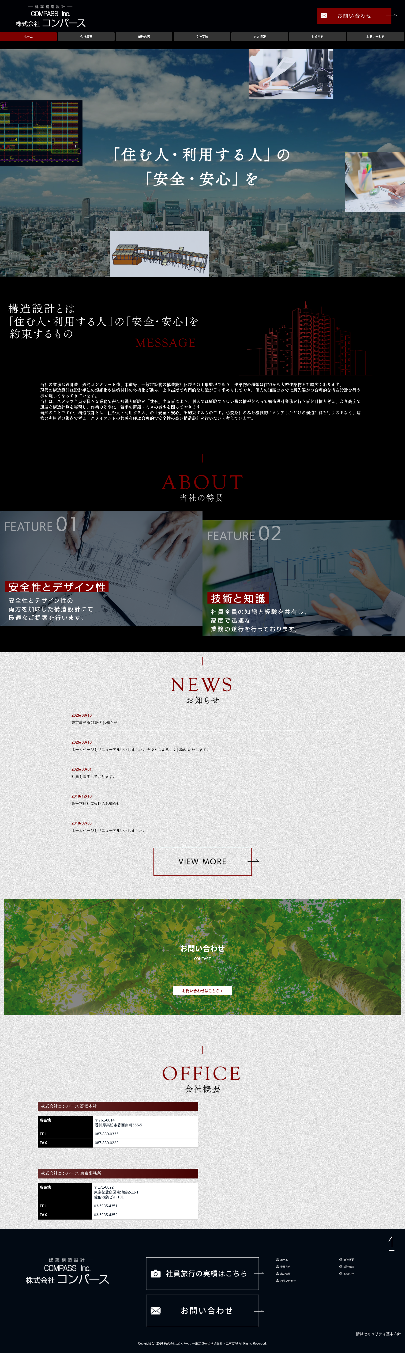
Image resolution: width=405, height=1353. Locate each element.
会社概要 (86, 36)
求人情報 (260, 36)
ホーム (28, 36)
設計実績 (202, 36)
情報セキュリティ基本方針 (378, 1334)
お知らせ (317, 36)
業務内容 (144, 36)
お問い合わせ (375, 36)
